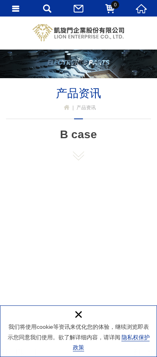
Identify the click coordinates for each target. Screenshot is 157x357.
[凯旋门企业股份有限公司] (78, 33)
